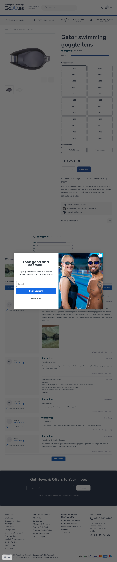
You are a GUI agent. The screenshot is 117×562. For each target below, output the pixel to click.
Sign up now (36, 291)
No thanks (36, 298)
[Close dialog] (100, 256)
